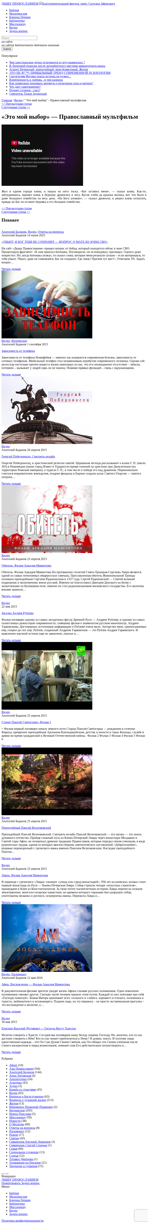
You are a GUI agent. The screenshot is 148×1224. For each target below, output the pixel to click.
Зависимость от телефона (18, 351)
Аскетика (15, 1082)
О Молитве (16, 1124)
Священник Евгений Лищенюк (30, 1141)
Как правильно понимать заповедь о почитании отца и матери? (51, 83)
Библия (14, 10)
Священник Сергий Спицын (28, 1145)
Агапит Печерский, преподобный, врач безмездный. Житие (48, 69)
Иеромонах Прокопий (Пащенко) (31, 1107)
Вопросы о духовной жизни (27, 1100)
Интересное (19, 340)
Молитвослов (18, 13)
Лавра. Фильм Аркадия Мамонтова (25, 875)
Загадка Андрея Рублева (18, 613)
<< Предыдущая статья (17, 103)
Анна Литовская (20, 1075)
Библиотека (17, 20)
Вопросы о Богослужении (26, 1096)
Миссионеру (17, 24)
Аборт (13, 1065)
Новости (15, 1120)
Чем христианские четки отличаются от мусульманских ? (47, 62)
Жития (13, 1103)
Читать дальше (11, 269)
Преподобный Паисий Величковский (26, 827)
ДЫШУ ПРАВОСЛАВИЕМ (20, 3)
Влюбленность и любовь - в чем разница (36, 79)
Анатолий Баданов (14, 231)
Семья (13, 1148)
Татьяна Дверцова (21, 1159)
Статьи (13, 1155)
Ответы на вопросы (51, 231)
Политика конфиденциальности (23, 1220)
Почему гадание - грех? (24, 90)
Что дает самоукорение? (25, 86)
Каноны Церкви (20, 17)
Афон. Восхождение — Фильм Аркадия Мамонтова (36, 984)
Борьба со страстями (22, 1089)
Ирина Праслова (20, 1114)
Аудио (13, 1086)
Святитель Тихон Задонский (28, 93)
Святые (14, 1138)
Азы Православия (21, 1068)
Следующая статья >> (16, 107)
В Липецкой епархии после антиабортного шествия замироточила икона (57, 65)
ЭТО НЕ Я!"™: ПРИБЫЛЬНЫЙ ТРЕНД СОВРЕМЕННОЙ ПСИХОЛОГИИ (60, 72)
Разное (13, 1134)
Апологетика (18, 1079)
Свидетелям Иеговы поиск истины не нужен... (40, 76)
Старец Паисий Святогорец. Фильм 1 (26, 722)
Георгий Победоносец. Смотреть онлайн (28, 456)
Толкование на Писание (25, 1162)
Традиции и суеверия (23, 1166)
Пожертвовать (11, 1183)
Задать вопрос (18, 31)
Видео (13, 27)
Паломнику (19, 974)
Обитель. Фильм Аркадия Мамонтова (26, 565)
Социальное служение (24, 1152)
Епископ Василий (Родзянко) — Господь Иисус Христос (39, 1028)
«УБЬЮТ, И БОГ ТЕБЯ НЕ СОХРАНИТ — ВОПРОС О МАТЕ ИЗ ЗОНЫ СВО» (55, 241)
